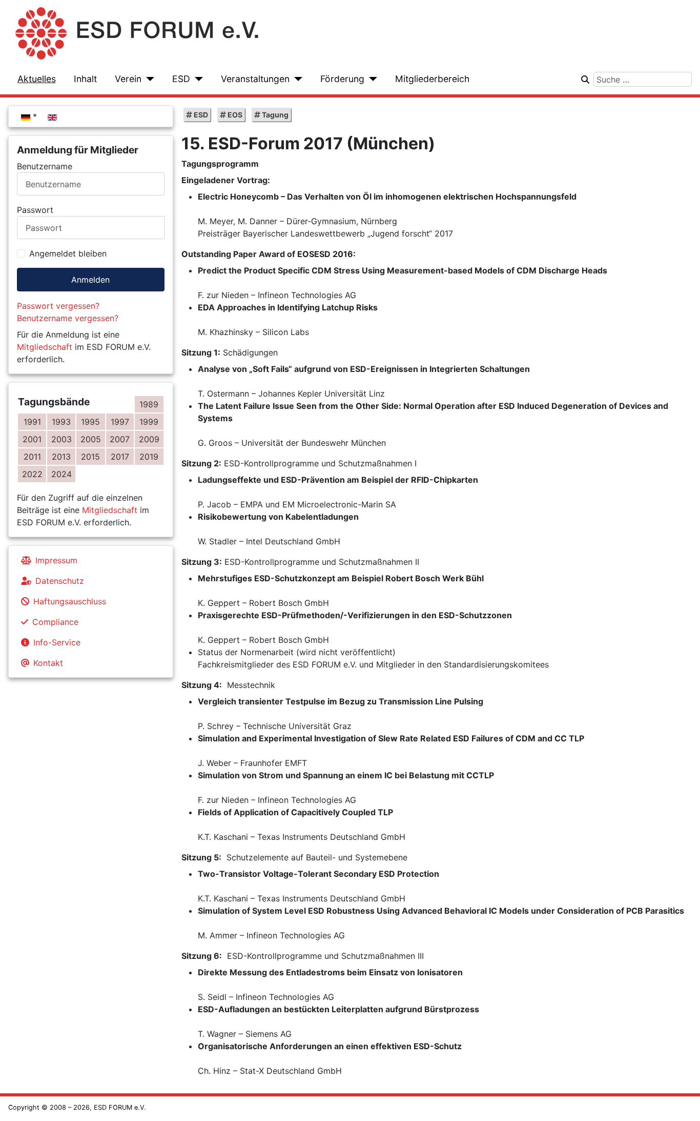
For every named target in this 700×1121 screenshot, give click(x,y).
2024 (61, 474)
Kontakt (48, 663)
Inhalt (85, 78)
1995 (90, 422)
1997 (120, 422)
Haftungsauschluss (69, 601)
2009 (149, 439)
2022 (32, 474)
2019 (148, 456)
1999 (148, 422)
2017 (120, 456)
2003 (61, 439)
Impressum (56, 560)
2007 (120, 439)
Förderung (342, 78)
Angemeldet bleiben (68, 253)
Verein (128, 78)
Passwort (35, 210)
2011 (32, 456)
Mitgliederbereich (432, 78)
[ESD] (196, 79)
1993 (61, 422)
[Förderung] (370, 79)
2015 (90, 456)
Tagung (274, 114)
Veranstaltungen (255, 78)
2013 (61, 456)
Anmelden (90, 279)
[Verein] (147, 79)
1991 (32, 422)
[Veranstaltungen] (296, 79)
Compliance (55, 622)
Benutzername (44, 166)
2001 (32, 439)
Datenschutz (59, 581)
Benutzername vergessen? (67, 318)
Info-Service (56, 642)
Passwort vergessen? (58, 306)
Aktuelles (36, 78)
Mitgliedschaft (44, 347)
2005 (90, 439)
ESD (181, 78)
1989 (148, 404)
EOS (234, 114)
